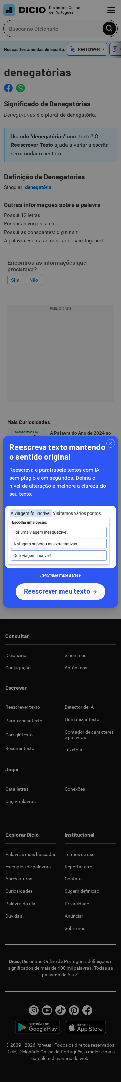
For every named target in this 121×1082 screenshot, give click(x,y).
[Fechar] (110, 443)
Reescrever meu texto (57, 591)
